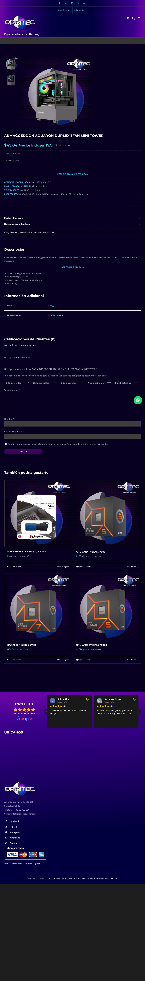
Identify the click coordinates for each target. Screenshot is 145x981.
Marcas (46, 232)
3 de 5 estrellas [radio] (68, 383)
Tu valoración (12, 390)
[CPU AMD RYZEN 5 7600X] (107, 606)
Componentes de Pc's (23, 232)
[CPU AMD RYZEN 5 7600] (107, 513)
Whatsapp (15, 837)
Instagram (15, 832)
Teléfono (14, 843)
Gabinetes (37, 232)
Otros (52, 232)
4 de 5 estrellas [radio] (96, 383)
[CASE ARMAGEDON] (70, 92)
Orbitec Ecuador (55, 878)
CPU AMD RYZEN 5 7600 (90, 551)
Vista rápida (64, 567)
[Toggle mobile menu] (139, 18)
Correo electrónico (14, 431)
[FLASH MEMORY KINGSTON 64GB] (37, 513)
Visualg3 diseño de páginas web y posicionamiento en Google (95, 878)
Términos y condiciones (13, 864)
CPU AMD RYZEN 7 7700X (22, 645)
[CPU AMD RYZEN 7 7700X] (37, 606)
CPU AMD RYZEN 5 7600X (91, 645)
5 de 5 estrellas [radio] (123, 383)
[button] (72, 218)
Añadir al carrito (14, 567)
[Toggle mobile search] (133, 18)
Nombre (9, 419)
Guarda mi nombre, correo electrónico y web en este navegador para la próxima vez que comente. (58, 444)
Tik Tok (13, 826)
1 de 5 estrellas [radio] (13, 383)
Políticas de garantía (33, 864)
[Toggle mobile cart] (127, 18)
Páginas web (67, 878)
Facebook (14, 821)
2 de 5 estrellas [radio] (41, 383)
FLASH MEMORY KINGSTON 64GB (26, 551)
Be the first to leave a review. (20, 345)
